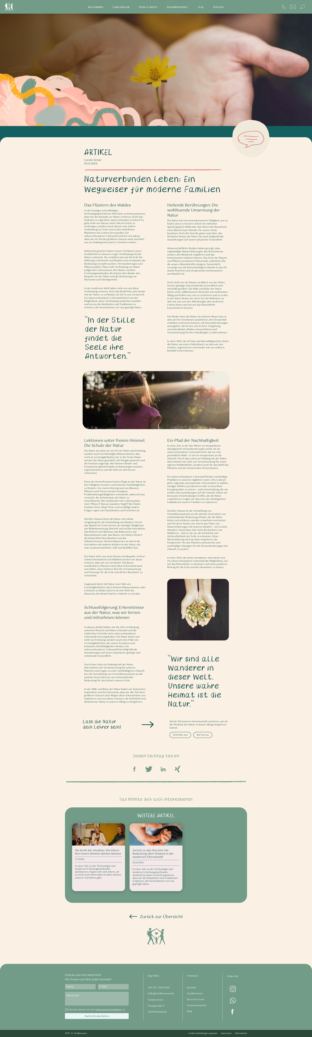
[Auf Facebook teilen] (134, 769)
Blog (189, 1011)
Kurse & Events (195, 999)
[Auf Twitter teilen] (148, 769)
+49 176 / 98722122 (159, 988)
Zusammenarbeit (196, 1005)
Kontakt (191, 988)
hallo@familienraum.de (161, 993)
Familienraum (195, 993)
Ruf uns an (203, 735)
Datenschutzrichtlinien (109, 1010)
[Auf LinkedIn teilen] (163, 769)
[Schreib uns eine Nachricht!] (292, 7)
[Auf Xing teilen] (177, 769)
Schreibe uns (180, 735)
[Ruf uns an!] (283, 6)
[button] (95, 7)
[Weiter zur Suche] (302, 6)
